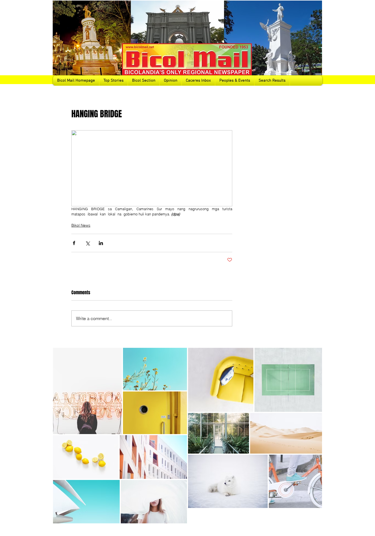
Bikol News (80, 225)
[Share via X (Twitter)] (87, 243)
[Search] (316, 43)
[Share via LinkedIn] (100, 243)
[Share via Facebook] (74, 243)
